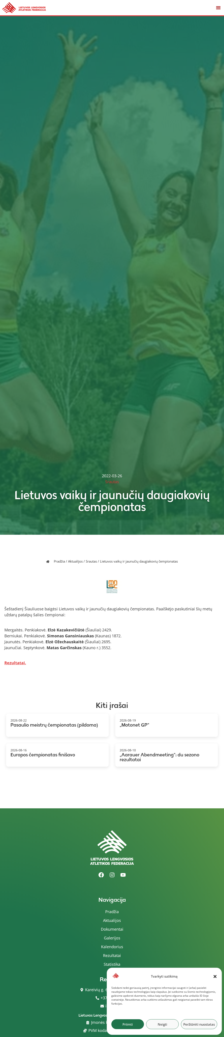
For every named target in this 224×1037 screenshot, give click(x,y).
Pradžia (59, 561)
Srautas (91, 561)
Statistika (112, 964)
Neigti (162, 1024)
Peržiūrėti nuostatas (199, 1024)
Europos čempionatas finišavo (42, 755)
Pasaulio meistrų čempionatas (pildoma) (54, 725)
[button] (215, 976)
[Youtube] (122, 874)
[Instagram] (112, 874)
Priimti (127, 1024)
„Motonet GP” (134, 725)
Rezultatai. (15, 662)
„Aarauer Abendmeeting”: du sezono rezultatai (159, 757)
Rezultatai (112, 955)
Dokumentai (112, 929)
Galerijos (112, 938)
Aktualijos (75, 561)
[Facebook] (101, 874)
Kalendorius (112, 946)
